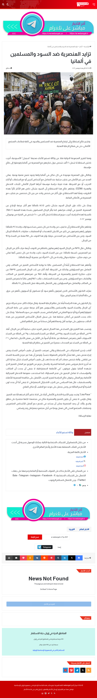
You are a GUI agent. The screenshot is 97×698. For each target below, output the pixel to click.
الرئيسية (87, 47)
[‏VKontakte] (37, 557)
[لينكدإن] (64, 557)
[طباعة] (9, 557)
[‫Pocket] (23, 557)
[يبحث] (3, 5)
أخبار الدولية (80, 457)
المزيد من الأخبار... (49, 604)
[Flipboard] (45, 547)
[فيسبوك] (79, 557)
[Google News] (65, 670)
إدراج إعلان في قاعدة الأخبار (33, 689)
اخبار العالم (83, 529)
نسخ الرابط (35, 537)
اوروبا (71, 529)
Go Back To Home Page (48, 589)
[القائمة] (94, 5)
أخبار (80, 47)
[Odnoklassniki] (30, 557)
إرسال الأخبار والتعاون (50, 689)
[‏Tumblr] (58, 557)
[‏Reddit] (44, 557)
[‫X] (71, 557)
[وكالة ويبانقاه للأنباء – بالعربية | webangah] (82, 4)
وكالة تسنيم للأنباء (64, 432)
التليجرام (60, 689)
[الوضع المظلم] (7, 5)
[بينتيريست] (51, 557)
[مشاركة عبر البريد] (16, 557)
